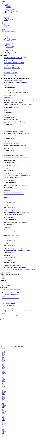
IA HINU (7, 18)
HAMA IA (8, 6)
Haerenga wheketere (7, 25)
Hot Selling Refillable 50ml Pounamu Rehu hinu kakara (15, 82)
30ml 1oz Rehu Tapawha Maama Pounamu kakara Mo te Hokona (17, 175)
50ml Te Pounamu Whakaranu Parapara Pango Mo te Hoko (16, 212)
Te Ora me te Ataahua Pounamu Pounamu (8, 31)
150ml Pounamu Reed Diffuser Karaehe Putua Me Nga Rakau (14, 63)
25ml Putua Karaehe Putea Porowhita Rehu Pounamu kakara (16, 157)
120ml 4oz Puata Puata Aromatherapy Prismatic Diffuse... (13, 58)
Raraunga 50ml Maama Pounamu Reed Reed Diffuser (15, 145)
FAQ (3, 23)
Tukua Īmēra (2, 318)
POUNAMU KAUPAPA (10, 9)
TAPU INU (8, 5)
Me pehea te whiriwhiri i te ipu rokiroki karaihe (11, 292)
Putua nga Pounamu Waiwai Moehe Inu (10, 73)
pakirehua (5, 97)
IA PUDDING (8, 7)
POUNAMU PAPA (9, 45)
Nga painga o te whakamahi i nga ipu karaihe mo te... (13, 315)
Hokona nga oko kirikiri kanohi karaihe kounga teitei (15, 267)
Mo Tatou (3, 24)
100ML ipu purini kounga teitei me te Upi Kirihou (12, 68)
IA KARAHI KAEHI (9, 10)
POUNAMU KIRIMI (9, 8)
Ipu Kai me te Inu (7, 4)
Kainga (3, 2)
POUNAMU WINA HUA (10, 46)
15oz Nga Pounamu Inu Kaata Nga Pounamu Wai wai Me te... (14, 75)
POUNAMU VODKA (9, 15)
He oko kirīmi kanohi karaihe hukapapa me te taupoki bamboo (17, 250)
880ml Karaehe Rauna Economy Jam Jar (10, 70)
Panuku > (3, 272)
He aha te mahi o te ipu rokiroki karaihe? (10, 298)
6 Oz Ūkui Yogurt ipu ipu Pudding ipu (10, 65)
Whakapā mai (4, 26)
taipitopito (8, 97)
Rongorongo (4, 22)
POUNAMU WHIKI (9, 16)
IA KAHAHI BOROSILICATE (11, 52)
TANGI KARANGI (9, 19)
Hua (3, 3)
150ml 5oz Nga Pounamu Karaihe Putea (10, 60)
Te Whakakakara (7, 17)
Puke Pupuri (6, 20)
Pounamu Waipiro (7, 13)
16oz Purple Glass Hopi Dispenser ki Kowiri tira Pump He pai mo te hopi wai (19, 100)
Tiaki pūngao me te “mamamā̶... (8, 303)
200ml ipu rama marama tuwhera (11, 119)
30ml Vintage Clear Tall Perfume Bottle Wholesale (14, 194)
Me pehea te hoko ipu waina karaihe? (9, 308)
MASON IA (8, 21)
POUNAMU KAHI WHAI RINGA (12, 11)
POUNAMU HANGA (9, 12)
